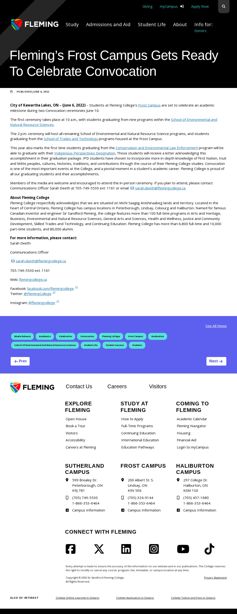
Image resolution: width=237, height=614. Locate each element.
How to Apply (132, 419)
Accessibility (75, 440)
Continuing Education (138, 433)
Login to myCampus (193, 447)
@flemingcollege (41, 302)
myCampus (169, 6)
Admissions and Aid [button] (108, 24)
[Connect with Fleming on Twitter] (100, 551)
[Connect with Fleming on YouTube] (184, 551)
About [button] (180, 24)
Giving (148, 6)
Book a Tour (75, 425)
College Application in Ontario (135, 597)
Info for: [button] (203, 27)
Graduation (157, 336)
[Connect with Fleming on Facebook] (72, 551)
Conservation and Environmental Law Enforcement (157, 147)
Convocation (87, 336)
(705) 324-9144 (140, 497)
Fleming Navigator (191, 425)
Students (137, 345)
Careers (125, 386)
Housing (183, 433)
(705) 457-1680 (196, 497)
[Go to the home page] (34, 25)
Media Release (22, 336)
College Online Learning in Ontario (77, 597)
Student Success (115, 345)
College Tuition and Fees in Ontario (193, 597)
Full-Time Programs (137, 425)
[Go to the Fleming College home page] (35, 387)
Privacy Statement (215, 577)
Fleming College (111, 336)
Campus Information (88, 510)
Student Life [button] (152, 24)
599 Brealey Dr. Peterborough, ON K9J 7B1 (87, 485)
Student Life (90, 345)
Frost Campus (149, 105)
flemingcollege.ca (33, 279)
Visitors (158, 386)
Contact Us (79, 386)
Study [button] (72, 24)
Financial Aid (186, 440)
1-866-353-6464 (85, 503)
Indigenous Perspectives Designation (84, 153)
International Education (140, 440)
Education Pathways (137, 447)
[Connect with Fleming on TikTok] (211, 551)
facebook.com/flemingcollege (50, 288)
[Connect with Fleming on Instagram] (155, 551)
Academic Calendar (192, 419)
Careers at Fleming (81, 447)
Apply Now (200, 6)
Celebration (65, 336)
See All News (216, 325)
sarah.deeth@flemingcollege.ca (160, 188)
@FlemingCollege (37, 293)
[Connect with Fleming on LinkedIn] (127, 551)
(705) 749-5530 (85, 497)
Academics (45, 336)
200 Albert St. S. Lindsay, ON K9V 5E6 (141, 485)
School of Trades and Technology (71, 138)
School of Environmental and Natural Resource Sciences (45, 345)
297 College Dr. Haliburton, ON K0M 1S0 (195, 485)
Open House (76, 419)
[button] (224, 6)
